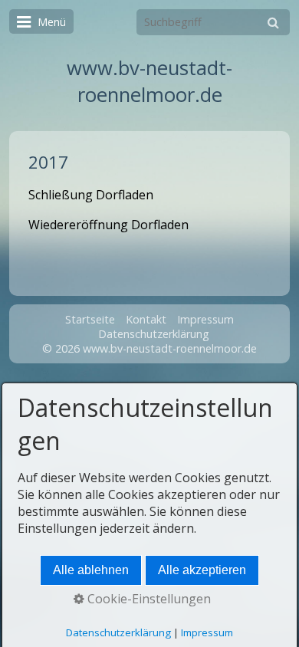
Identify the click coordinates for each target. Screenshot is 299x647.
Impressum (205, 319)
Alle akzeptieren (202, 569)
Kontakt (146, 319)
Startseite (90, 319)
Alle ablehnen (91, 569)
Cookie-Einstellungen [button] (147, 598)
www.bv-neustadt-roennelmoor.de (149, 81)
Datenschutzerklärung (153, 334)
